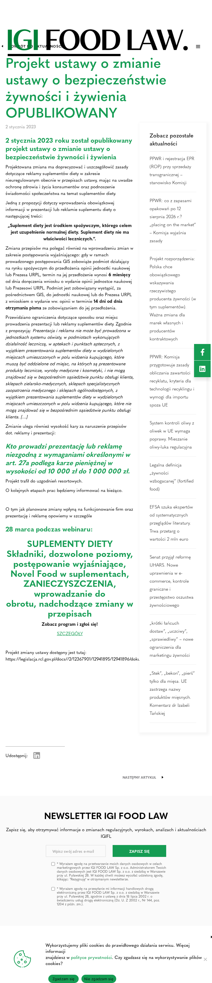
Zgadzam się (63, 979)
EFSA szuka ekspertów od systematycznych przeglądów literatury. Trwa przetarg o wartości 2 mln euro (171, 523)
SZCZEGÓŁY (70, 633)
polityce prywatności (91, 957)
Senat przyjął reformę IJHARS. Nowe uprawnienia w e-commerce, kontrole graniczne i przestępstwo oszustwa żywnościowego (172, 581)
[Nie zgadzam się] (205, 959)
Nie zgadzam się (98, 979)
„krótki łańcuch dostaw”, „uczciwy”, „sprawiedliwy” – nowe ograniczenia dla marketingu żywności (171, 639)
